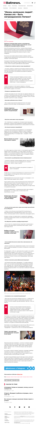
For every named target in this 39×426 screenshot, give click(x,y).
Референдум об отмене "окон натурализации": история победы (10, 197)
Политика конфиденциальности (8, 414)
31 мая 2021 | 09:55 (8, 402)
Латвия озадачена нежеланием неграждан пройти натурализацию (11, 109)
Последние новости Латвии (27, 376)
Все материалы (27, 2)
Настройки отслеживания (7, 420)
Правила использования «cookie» (7, 417)
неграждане (8, 376)
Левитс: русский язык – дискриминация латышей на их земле (11, 333)
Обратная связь (7, 422)
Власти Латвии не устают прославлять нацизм (11, 139)
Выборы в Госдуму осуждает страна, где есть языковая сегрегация (11, 232)
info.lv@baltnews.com (17, 422)
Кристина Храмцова (8, 41)
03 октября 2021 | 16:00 (9, 390)
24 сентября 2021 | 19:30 (9, 396)
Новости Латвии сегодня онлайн (16, 376)
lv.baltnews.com (22, 416)
